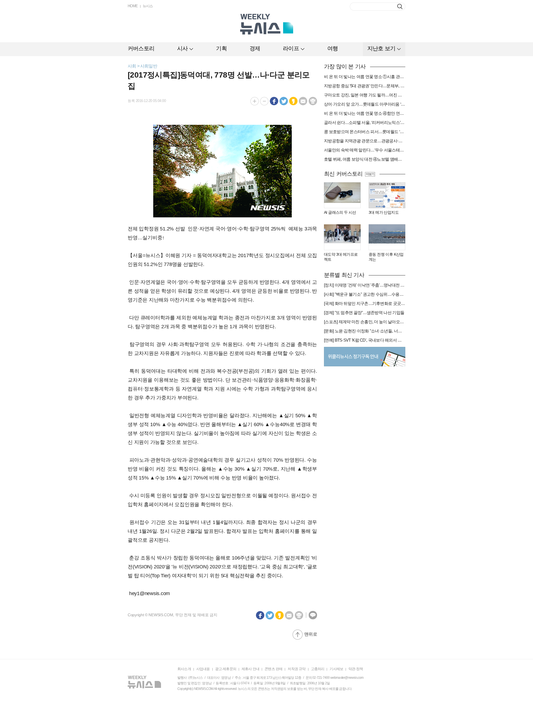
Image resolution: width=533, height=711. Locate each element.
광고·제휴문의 (225, 669)
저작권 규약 (296, 669)
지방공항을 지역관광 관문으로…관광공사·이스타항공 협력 (364, 140)
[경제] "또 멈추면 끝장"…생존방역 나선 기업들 (364, 312)
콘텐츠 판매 (273, 669)
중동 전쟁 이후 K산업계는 (386, 257)
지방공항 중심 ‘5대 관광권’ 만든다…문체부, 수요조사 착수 (364, 85)
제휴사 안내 (250, 669)
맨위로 (310, 634)
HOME (133, 6)
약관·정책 (355, 669)
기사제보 (336, 669)
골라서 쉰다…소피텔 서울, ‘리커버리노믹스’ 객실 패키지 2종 (364, 122)
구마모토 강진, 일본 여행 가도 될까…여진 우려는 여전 (364, 95)
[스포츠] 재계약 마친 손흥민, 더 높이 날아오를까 (364, 321)
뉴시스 (148, 6)
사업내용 (203, 669)
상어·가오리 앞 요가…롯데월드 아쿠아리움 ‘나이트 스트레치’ (364, 104)
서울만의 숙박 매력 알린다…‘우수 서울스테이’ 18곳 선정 (364, 150)
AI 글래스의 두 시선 (340, 212)
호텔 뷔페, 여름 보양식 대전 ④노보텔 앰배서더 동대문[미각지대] (364, 159)
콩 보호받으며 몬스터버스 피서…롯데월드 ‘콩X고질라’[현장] (364, 131)
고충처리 (318, 669)
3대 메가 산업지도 (384, 212)
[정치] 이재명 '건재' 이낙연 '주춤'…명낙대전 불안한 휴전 (364, 285)
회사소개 (184, 669)
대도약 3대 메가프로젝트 (341, 257)
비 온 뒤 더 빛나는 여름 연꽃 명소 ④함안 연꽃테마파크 (364, 113)
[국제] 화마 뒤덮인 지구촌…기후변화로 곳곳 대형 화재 (364, 303)
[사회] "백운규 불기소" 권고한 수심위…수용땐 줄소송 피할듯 (364, 294)
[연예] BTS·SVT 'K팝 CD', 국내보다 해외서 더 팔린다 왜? (364, 340)
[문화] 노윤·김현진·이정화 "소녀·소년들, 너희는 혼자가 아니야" (364, 331)
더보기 (370, 174)
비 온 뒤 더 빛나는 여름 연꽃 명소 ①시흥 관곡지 (364, 76)
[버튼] (400, 6)
